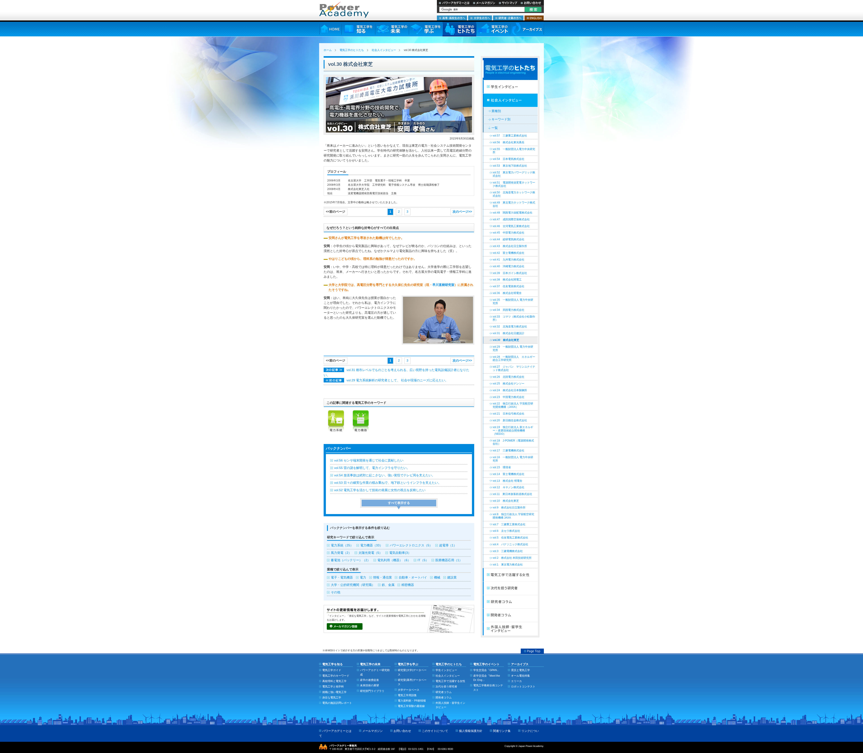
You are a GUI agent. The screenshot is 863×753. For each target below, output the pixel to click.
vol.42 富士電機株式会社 (508, 252)
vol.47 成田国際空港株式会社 (511, 219)
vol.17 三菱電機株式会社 (508, 450)
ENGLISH (534, 17)
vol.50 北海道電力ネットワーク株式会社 (514, 194)
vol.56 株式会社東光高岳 (508, 142)
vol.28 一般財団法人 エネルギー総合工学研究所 (514, 358)
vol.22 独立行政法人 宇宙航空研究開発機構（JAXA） (513, 405)
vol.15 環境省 (502, 467)
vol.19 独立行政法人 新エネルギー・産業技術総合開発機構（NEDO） (513, 430)
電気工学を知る (358, 29)
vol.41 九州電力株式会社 (508, 259)
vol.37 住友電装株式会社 (508, 286)
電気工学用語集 (407, 695)
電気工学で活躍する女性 (510, 575)
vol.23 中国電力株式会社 (508, 397)
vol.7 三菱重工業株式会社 (509, 524)
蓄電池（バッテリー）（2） (350, 560)
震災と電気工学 (520, 670)
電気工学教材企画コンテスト (488, 687)
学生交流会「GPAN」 (486, 670)
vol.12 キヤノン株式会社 (508, 487)
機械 (437, 577)
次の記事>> (334, 370)
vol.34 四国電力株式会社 (508, 309)
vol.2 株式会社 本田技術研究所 (512, 557)
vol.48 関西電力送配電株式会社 (512, 212)
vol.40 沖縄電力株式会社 (508, 266)
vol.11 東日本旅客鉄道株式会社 (512, 494)
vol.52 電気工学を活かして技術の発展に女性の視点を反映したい (379, 490)
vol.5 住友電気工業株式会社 (510, 537)
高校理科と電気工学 (334, 681)
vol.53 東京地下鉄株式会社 (510, 165)
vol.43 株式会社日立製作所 (510, 246)
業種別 (496, 111)
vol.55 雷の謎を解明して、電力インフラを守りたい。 (372, 468)
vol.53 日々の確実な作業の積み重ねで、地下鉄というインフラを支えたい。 (387, 482)
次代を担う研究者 (510, 588)
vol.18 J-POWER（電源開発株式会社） (513, 442)
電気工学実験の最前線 (411, 705)
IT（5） (423, 560)
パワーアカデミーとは (454, 3)
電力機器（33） (371, 545)
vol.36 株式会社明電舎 (507, 293)
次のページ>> (462, 211)
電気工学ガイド (331, 670)
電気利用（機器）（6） (394, 560)
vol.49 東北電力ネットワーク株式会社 (514, 204)
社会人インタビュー (384, 50)
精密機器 (407, 585)
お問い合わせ (531, 3)
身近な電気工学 (331, 697)
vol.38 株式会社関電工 (507, 279)
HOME (330, 29)
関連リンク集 (502, 731)
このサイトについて (435, 731)
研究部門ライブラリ (372, 690)
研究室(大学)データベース (412, 672)
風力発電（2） (341, 552)
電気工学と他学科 (333, 686)
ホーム (328, 50)
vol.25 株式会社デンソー (508, 383)
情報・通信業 (382, 577)
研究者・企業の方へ (508, 17)
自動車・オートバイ (413, 577)
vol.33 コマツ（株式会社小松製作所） (514, 318)
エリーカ (516, 681)
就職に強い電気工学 (334, 692)
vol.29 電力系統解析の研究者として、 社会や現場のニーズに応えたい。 (397, 380)
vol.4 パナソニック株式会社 (510, 544)
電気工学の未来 (392, 29)
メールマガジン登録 (345, 626)
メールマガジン (484, 3)
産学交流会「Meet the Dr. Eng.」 (486, 677)
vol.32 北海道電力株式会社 (510, 326)
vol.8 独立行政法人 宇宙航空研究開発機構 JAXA (513, 516)
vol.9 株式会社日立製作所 (509, 507)
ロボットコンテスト (523, 686)
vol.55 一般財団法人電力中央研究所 (514, 151)
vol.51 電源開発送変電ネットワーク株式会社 (514, 184)
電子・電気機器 (342, 577)
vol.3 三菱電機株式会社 (508, 551)
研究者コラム (510, 602)
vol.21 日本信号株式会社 (508, 413)
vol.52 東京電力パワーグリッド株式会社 (514, 174)
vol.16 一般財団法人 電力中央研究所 (513, 459)
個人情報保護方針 (470, 731)
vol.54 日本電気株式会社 (508, 159)
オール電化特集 (520, 675)
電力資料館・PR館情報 (412, 700)
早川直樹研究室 (443, 285)
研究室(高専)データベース (412, 682)
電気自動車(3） (400, 552)
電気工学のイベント (493, 29)
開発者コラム (510, 615)
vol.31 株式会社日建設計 (508, 333)
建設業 (452, 577)
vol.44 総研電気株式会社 (508, 239)
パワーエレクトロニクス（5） (411, 545)
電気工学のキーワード (335, 675)
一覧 (495, 128)
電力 (363, 577)
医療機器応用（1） (448, 560)
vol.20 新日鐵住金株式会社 (510, 420)
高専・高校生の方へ (452, 17)
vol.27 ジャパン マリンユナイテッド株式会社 (514, 368)
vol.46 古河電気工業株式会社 (511, 226)
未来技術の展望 (369, 685)
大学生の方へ (480, 17)
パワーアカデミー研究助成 (375, 672)
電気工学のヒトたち (459, 29)
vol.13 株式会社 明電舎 (507, 480)
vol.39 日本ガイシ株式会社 (510, 273)
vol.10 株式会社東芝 (506, 500)
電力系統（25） (342, 545)
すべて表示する (399, 503)
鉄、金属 (388, 585)
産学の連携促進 (369, 679)
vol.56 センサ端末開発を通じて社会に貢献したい (368, 460)
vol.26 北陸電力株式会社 (508, 376)
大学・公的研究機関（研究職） (353, 585)
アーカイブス (527, 29)
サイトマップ (508, 3)
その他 (335, 592)
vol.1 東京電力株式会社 (508, 564)
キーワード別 (501, 119)
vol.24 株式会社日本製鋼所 (510, 390)
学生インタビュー (510, 87)
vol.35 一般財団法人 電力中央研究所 (513, 301)
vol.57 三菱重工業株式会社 (510, 135)
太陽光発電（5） (370, 552)
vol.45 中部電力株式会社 (508, 232)
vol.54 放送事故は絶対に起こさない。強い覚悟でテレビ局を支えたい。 (384, 475)
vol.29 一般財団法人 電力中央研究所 (513, 348)
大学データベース (408, 689)
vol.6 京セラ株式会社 (506, 530)
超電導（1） (448, 545)
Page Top (532, 651)
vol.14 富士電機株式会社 (508, 474)
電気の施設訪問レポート (337, 702)
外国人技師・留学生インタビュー (510, 629)
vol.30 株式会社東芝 (506, 340)
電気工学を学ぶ (426, 29)
